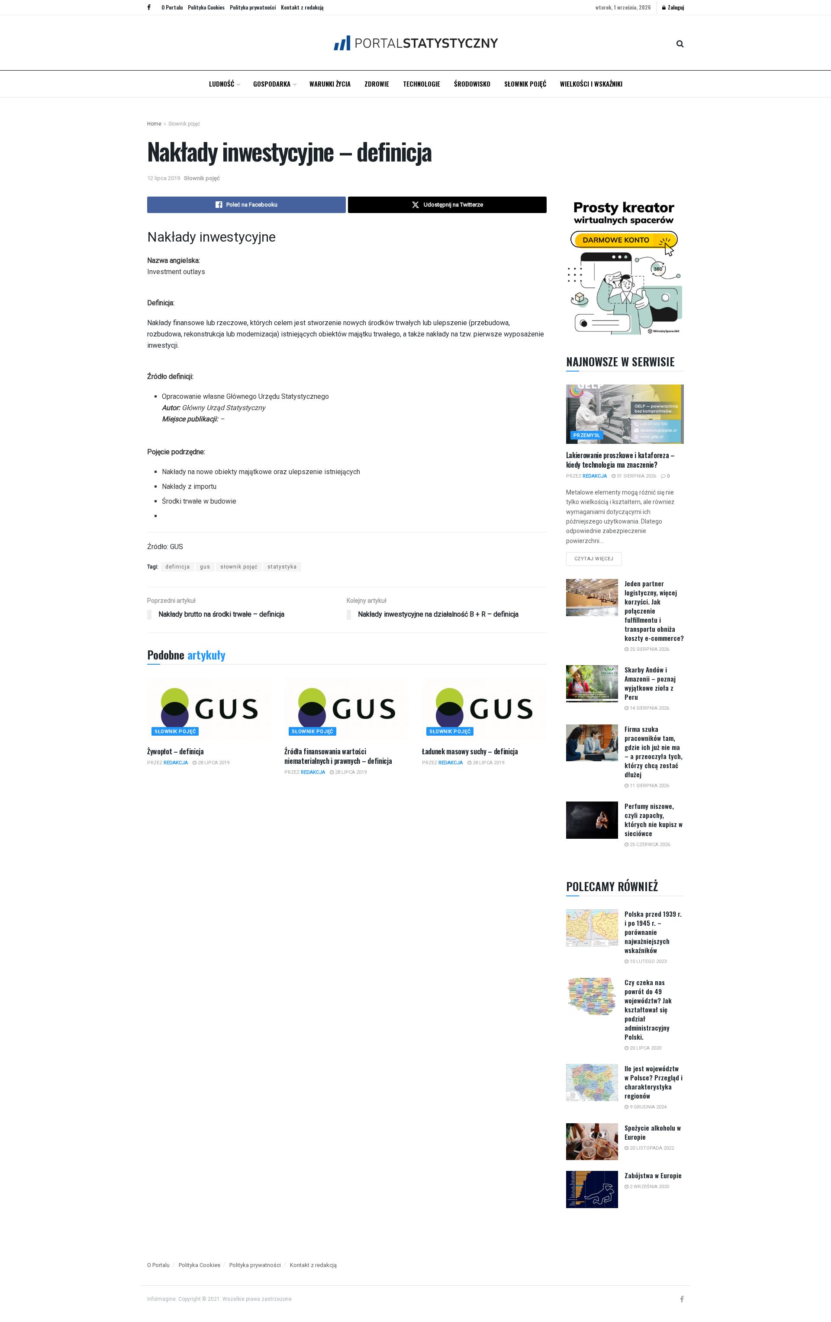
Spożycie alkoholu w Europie (653, 1132)
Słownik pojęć (525, 83)
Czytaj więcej (598, 557)
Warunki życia (330, 83)
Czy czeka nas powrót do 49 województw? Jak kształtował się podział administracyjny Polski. (648, 1009)
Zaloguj (675, 7)
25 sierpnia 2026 (648, 649)
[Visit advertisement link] (625, 266)
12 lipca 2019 (163, 178)
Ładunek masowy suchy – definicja (470, 751)
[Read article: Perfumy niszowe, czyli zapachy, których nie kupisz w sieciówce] (592, 820)
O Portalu (172, 7)
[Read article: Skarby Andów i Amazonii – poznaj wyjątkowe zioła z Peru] (592, 683)
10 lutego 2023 (647, 961)
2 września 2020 (648, 1186)
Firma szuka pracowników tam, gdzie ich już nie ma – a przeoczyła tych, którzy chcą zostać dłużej (654, 751)
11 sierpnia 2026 (648, 786)
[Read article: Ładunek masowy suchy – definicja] (484, 709)
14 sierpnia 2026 (648, 708)
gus (205, 567)
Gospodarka (271, 83)
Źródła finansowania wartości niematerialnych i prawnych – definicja (338, 756)
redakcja (176, 763)
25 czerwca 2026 (649, 844)
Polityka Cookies (206, 7)
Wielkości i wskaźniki (591, 83)
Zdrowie (376, 83)
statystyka (282, 567)
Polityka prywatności (253, 7)
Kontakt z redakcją (302, 7)
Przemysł (586, 435)
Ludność (221, 83)
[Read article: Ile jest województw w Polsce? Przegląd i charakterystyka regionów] (592, 1082)
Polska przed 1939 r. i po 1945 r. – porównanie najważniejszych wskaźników (653, 932)
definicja (177, 567)
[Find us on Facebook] (149, 7)
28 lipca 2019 (212, 763)
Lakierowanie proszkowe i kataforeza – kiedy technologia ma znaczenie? (620, 460)
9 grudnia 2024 (647, 1107)
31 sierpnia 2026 (635, 476)
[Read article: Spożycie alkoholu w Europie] (592, 1141)
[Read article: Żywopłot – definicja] (209, 709)
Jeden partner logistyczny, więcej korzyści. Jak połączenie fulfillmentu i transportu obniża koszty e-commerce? (654, 611)
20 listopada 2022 (651, 1148)
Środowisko (472, 83)
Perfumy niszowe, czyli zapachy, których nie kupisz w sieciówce (654, 819)
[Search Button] (680, 43)
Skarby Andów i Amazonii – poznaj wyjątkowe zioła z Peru (650, 683)
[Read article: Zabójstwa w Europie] (592, 1189)
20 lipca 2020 (644, 1048)
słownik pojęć (239, 567)
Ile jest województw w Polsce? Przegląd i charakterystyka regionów (654, 1081)
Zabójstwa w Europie (653, 1175)
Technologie (421, 83)
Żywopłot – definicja (175, 751)
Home (154, 124)
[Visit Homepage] (415, 42)
